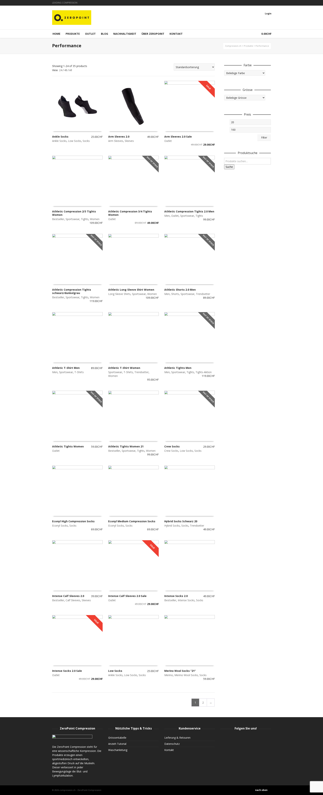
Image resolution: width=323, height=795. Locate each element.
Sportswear (72, 219)
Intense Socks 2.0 (176, 596)
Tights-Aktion (204, 372)
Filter (264, 137)
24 (60, 70)
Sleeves (129, 141)
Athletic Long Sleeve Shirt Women (131, 289)
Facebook (259, 3)
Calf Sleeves (73, 600)
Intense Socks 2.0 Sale (67, 671)
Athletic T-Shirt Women (124, 368)
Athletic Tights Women (68, 446)
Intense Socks (186, 600)
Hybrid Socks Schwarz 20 (180, 521)
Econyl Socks (60, 525)
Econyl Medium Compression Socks (131, 521)
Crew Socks (172, 446)
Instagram (254, 3)
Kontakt (169, 750)
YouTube (270, 3)
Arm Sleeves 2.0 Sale (178, 136)
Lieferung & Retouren (177, 737)
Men (167, 215)
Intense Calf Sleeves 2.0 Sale (127, 596)
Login (268, 13)
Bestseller (58, 219)
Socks (86, 141)
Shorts (175, 294)
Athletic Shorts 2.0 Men (180, 289)
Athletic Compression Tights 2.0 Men (189, 211)
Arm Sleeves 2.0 (118, 136)
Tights (84, 219)
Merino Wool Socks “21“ (180, 671)
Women (94, 219)
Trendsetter (203, 294)
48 (65, 70)
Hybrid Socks (172, 525)
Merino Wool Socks (186, 675)
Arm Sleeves (115, 141)
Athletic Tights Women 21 (126, 446)
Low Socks (74, 141)
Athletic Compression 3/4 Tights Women (130, 213)
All (70, 70)
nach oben (261, 790)
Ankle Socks (60, 136)
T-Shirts (79, 372)
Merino (168, 675)
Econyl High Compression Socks (73, 521)
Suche (229, 167)
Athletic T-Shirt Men (66, 368)
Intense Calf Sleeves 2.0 (68, 596)
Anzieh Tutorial (117, 744)
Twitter (265, 3)
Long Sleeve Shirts (119, 294)
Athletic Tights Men (177, 368)
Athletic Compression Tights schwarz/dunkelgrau (71, 291)
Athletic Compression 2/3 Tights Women (74, 213)
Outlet (168, 141)
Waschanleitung (117, 750)
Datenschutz (172, 744)
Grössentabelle (117, 737)
